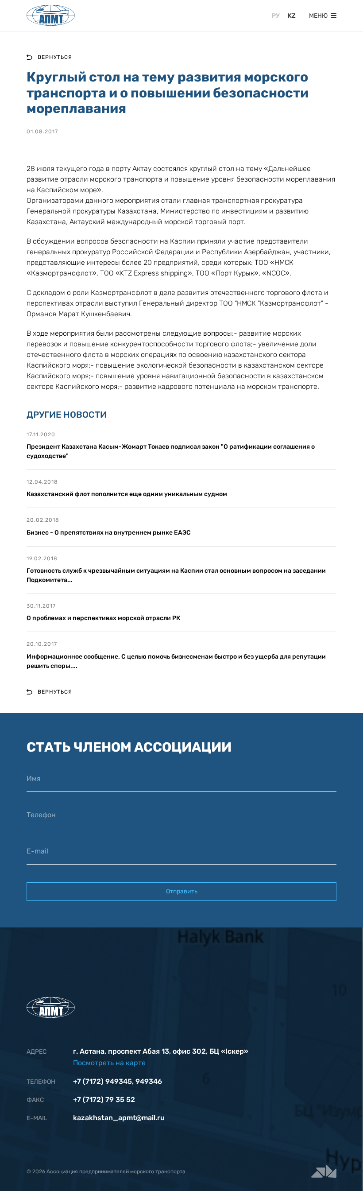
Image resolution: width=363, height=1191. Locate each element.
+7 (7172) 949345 (102, 1081)
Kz (292, 15)
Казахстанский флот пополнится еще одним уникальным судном (127, 494)
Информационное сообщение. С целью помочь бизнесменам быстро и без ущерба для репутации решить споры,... (176, 661)
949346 (148, 1081)
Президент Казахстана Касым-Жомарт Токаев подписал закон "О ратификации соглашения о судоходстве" (171, 451)
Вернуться (55, 57)
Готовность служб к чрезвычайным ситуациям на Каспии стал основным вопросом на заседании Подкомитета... (176, 575)
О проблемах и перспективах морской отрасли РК (103, 618)
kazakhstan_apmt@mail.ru (119, 1117)
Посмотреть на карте (109, 1063)
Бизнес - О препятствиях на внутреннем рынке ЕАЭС (109, 532)
